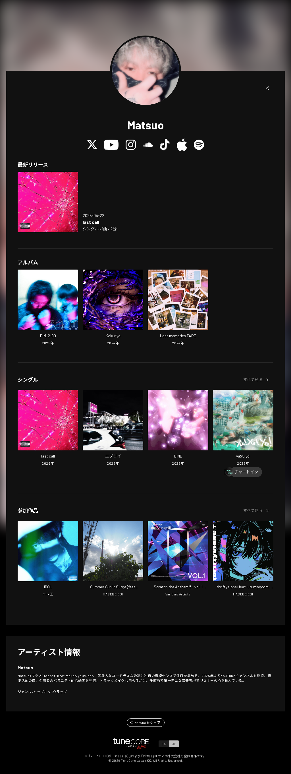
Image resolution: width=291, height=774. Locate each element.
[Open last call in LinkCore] (48, 202)
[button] (267, 88)
